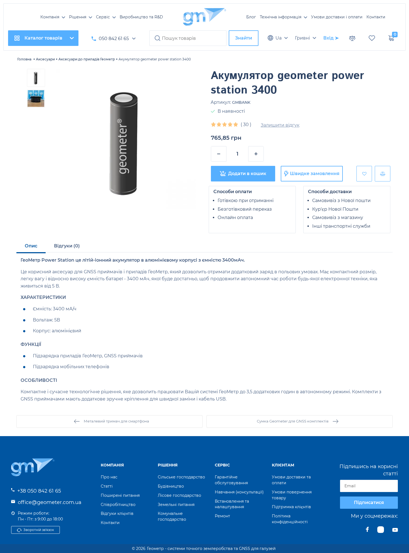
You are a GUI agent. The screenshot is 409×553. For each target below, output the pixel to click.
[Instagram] (380, 531)
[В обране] (364, 173)
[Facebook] (367, 531)
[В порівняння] (382, 173)
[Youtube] (395, 531)
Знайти (243, 38)
